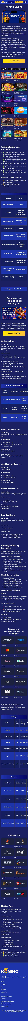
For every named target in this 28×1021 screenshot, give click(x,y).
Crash (16, 69)
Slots (22, 69)
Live (9, 69)
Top (3, 69)
